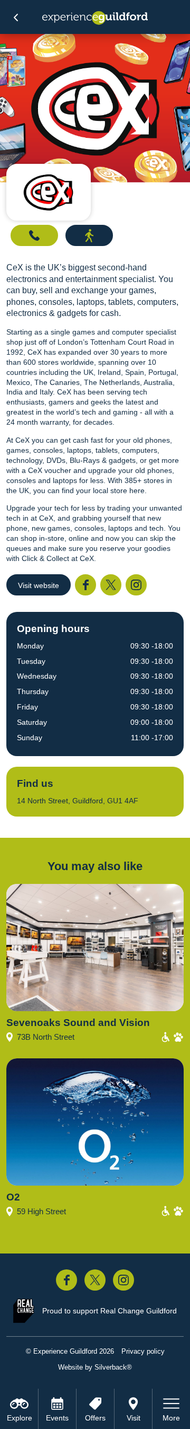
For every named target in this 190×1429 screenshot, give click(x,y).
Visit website (38, 585)
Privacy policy (143, 1351)
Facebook (85, 584)
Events (57, 1418)
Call (34, 235)
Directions (89, 235)
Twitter (110, 584)
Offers (95, 1418)
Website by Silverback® (95, 1367)
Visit (133, 1418)
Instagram (136, 584)
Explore (19, 1418)
